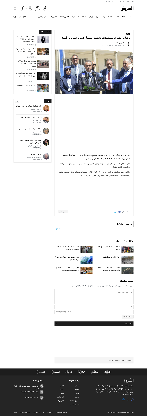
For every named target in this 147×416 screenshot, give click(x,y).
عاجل (43, 412)
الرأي (97, 16)
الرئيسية (131, 16)
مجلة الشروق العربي (61, 412)
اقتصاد (110, 16)
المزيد (16, 101)
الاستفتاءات (36, 412)
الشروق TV (53, 16)
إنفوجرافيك (75, 16)
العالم (117, 16)
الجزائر (123, 16)
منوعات (84, 16)
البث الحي (50, 412)
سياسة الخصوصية (25, 412)
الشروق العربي (42, 16)
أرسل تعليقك (127, 316)
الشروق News (64, 16)
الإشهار (15, 412)
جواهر (91, 16)
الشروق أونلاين (119, 43)
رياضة (103, 16)
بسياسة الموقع (83, 285)
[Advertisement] (94, 109)
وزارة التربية (62, 211)
